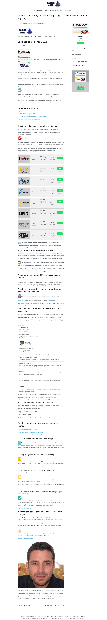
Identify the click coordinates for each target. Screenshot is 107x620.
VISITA (60, 157)
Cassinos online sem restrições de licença (27, 111)
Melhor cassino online (49, 10)
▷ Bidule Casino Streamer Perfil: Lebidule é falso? (80, 49)
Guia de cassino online (38, 10)
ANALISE (80, 42)
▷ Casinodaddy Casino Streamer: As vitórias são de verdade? (79, 66)
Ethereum (49, 300)
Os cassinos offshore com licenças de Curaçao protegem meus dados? (34, 434)
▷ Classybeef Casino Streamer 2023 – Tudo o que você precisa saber (80, 62)
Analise (60, 160)
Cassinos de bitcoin (22, 300)
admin (40, 36)
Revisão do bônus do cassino (29, 36)
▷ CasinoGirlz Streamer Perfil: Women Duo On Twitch (80, 58)
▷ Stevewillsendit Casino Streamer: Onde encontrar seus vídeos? (80, 53)
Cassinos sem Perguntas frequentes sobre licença (29, 119)
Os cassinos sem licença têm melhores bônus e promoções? (31, 432)
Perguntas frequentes (69, 10)
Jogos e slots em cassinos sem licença (27, 113)
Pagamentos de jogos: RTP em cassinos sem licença (30, 114)
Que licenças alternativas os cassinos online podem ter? (30, 118)
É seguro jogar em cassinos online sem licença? (29, 430)
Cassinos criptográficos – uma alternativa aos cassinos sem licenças (33, 116)
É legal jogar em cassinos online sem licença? (28, 429)
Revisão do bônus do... (27, 23)
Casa (21, 23)
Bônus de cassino (59, 10)
